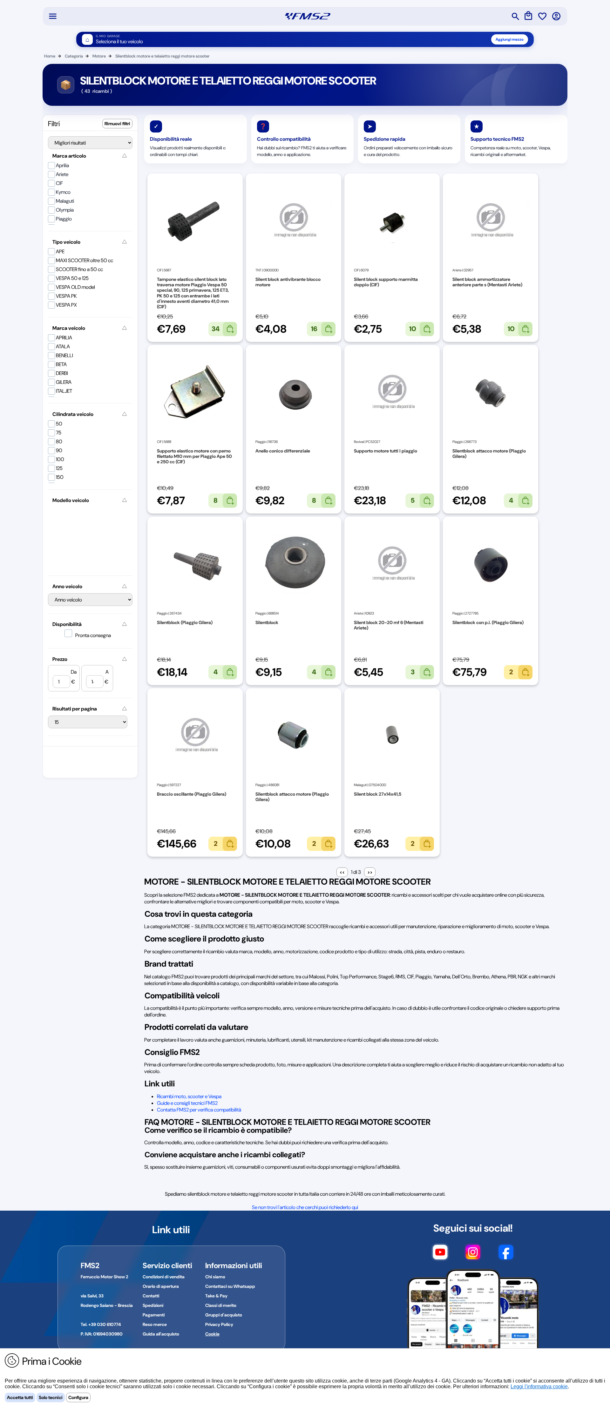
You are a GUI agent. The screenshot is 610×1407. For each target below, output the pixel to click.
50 (59, 423)
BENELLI (64, 355)
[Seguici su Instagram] (473, 1255)
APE (60, 251)
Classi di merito (220, 1305)
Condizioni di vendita (164, 1277)
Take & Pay (216, 1296)
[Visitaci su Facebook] (506, 1255)
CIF (59, 183)
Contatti (151, 1296)
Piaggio (64, 218)
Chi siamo (215, 1277)
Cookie (212, 1334)
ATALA (63, 346)
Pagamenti (154, 1315)
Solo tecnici (51, 1397)
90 (59, 450)
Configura (78, 1397)
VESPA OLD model (75, 287)
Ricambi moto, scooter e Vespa (189, 1096)
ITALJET (64, 391)
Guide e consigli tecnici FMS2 (187, 1103)
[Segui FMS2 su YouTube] (440, 1255)
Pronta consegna (93, 635)
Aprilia (62, 165)
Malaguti (65, 201)
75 (58, 432)
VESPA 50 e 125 (72, 278)
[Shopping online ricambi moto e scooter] (307, 16)
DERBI (62, 373)
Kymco (63, 192)
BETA (61, 364)
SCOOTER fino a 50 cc (79, 269)
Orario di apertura (161, 1286)
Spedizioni (153, 1305)
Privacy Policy (219, 1324)
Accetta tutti (20, 1397)
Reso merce (155, 1324)
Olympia (65, 210)
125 (59, 468)
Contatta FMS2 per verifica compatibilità (199, 1109)
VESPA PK (66, 296)
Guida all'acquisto (161, 1334)
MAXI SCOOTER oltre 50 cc (84, 260)
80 (59, 441)
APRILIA (64, 337)
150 (60, 477)
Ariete (62, 174)
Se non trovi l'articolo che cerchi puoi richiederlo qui (305, 1207)
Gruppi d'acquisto (223, 1315)
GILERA (63, 382)
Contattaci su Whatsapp (230, 1286)
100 (60, 459)
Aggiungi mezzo (510, 39)
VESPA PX (66, 305)
